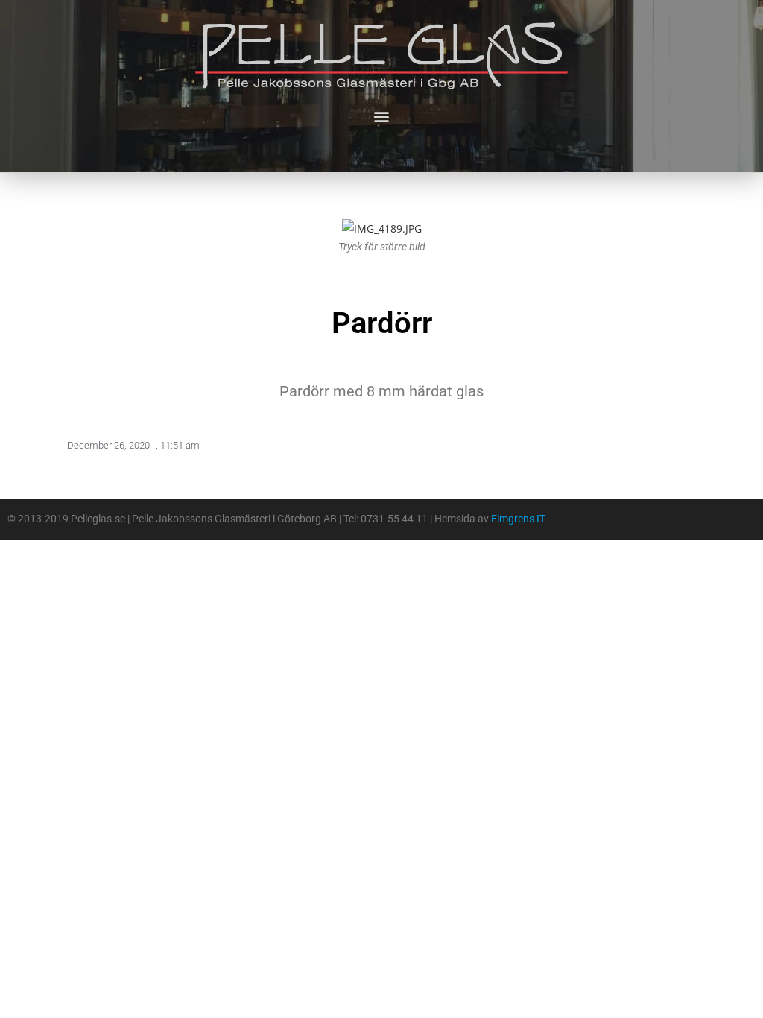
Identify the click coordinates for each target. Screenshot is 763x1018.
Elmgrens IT (518, 519)
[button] (382, 116)
